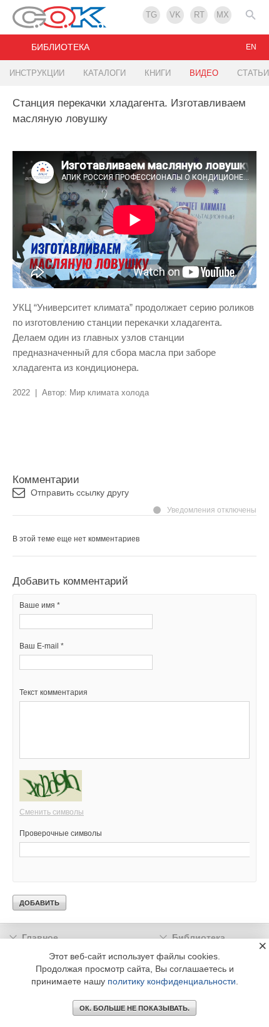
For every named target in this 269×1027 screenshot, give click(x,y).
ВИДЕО (204, 73)
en (251, 47)
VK (175, 14)
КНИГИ (158, 73)
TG (151, 14)
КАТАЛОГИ (104, 73)
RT (199, 14)
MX (222, 14)
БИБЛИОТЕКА (60, 47)
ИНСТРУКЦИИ (36, 73)
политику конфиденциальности (172, 981)
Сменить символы (51, 812)
